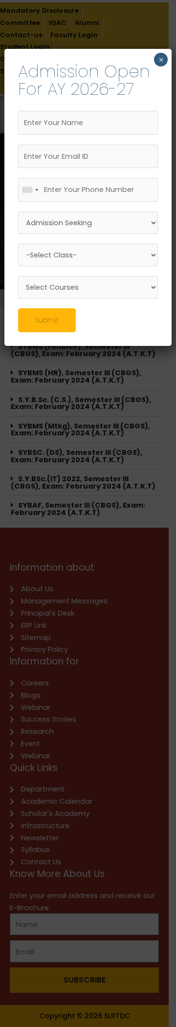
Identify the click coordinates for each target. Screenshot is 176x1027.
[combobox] (30, 189)
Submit (47, 320)
